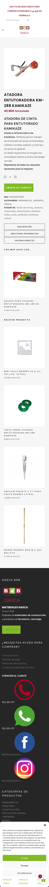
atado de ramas (24, 207)
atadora (38, 207)
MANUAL (8, 204)
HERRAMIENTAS (25, 200)
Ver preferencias (24, 873)
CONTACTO (11, 629)
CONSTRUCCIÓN (10, 809)
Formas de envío (10, 655)
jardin (14, 214)
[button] (45, 825)
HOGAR (6, 820)
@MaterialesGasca (11, 754)
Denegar (24, 865)
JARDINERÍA (38, 200)
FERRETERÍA (8, 806)
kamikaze (33, 214)
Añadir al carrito (19, 187)
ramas (7, 218)
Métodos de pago (11, 659)
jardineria (22, 214)
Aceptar (24, 858)
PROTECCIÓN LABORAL (14, 813)
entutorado (10, 211)
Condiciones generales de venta (18, 667)
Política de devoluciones (14, 663)
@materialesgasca (11, 780)
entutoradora (23, 211)
